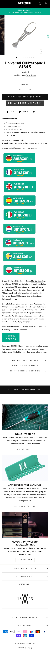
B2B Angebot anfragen (25, 103)
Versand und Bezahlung (25, 360)
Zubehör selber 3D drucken (25, 371)
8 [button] (31, 58)
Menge (25, 84)
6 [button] (27, 58)
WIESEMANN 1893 (25, 576)
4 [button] (23, 58)
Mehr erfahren (25, 560)
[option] (25, 11)
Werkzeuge (25, 584)
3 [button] (21, 58)
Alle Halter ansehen (25, 506)
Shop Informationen (25, 568)
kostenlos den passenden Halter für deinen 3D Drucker (24, 143)
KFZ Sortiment (37, 281)
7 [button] (29, 58)
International (25, 625)
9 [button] (33, 58)
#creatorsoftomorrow (25, 618)
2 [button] (19, 58)
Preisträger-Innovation (25, 366)
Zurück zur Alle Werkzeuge (27, 390)
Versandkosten (31, 75)
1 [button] (17, 58)
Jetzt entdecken (25, 449)
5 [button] (25, 58)
